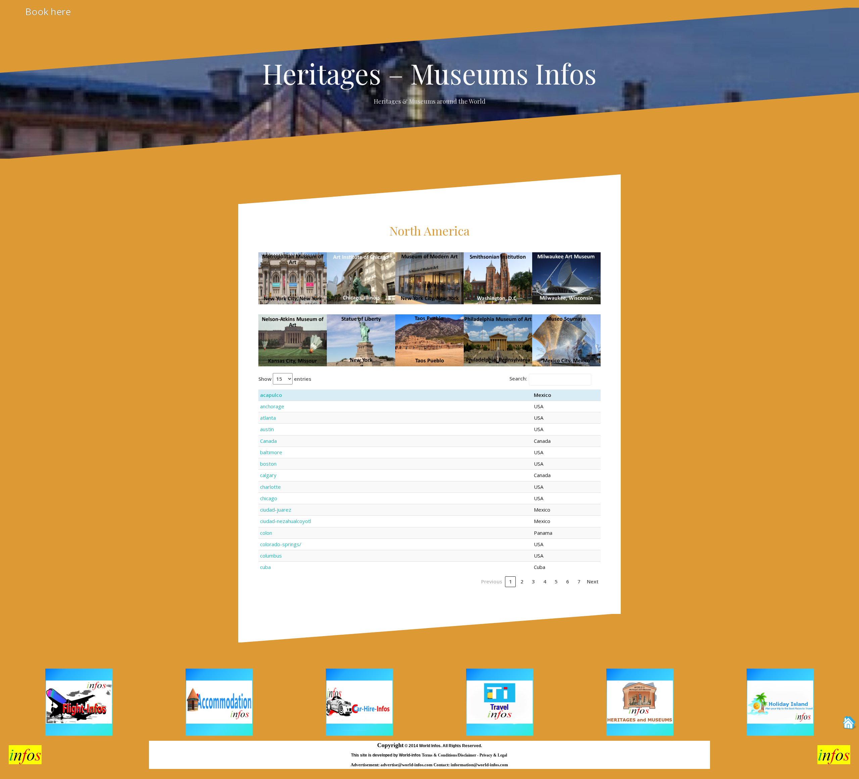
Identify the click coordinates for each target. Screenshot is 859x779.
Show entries (284, 378)
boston (268, 463)
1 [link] (510, 581)
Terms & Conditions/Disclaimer (449, 755)
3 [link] (533, 581)
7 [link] (578, 581)
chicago (268, 498)
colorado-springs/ (280, 544)
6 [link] (567, 581)
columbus (271, 555)
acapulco (271, 395)
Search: (518, 378)
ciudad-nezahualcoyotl (285, 521)
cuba (265, 567)
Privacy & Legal (493, 755)
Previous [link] (491, 581)
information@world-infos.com (479, 764)
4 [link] (544, 581)
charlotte (270, 486)
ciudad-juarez (275, 509)
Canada (268, 440)
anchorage (272, 406)
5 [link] (556, 581)
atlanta (268, 417)
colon (266, 532)
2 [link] (521, 581)
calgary (268, 475)
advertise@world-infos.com (407, 764)
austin (267, 429)
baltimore (271, 452)
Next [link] (593, 581)
